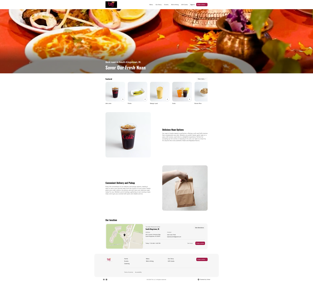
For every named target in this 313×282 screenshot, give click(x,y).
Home (126, 258)
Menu (151, 4)
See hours (190, 243)
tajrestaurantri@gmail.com (174, 237)
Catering (127, 263)
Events (166, 4)
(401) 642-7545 (171, 235)
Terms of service (128, 272)
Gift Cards (184, 4)
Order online (200, 243)
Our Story (159, 4)
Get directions (199, 227)
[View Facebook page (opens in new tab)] (104, 280)
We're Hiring (175, 4)
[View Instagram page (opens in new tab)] (106, 280)
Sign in (192, 4)
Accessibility (138, 272)
